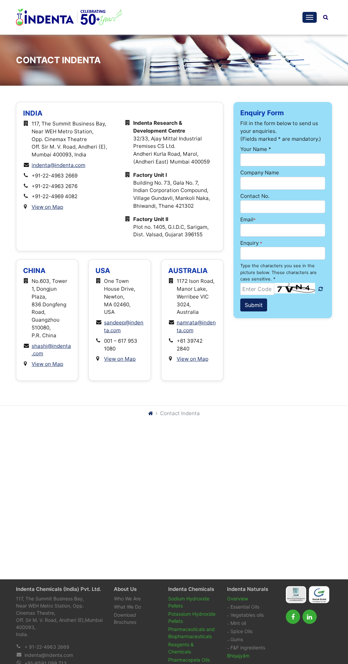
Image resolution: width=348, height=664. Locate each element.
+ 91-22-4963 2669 (46, 647)
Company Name (259, 172)
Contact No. (254, 196)
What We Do (127, 607)
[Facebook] (293, 617)
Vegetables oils (247, 615)
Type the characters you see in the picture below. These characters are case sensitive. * (278, 272)
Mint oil (238, 623)
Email (248, 219)
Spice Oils (241, 631)
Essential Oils (244, 607)
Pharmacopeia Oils (189, 660)
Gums (236, 639)
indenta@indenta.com (48, 655)
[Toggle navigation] (309, 17)
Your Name (255, 149)
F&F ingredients (247, 647)
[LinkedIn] (309, 617)
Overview (237, 598)
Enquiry (251, 243)
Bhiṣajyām (238, 656)
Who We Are (127, 598)
